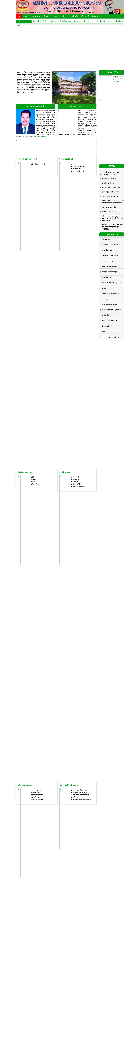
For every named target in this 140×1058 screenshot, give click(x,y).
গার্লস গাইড (76, 477)
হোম (18, 16)
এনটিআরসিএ (105, 315)
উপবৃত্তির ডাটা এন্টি (107, 326)
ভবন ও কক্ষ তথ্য (36, 790)
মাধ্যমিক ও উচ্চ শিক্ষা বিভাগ (110, 256)
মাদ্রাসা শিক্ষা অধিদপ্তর (108, 250)
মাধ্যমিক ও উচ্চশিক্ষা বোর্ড (109, 272)
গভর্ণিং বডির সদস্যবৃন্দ (79, 166)
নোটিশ (63, 16)
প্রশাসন (25, 16)
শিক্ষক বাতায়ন (106, 299)
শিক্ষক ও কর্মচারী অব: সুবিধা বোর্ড (111, 310)
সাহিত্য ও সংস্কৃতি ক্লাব (79, 487)
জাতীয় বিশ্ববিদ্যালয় (107, 261)
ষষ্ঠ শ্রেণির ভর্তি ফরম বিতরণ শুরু (111, 188)
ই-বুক (103, 332)
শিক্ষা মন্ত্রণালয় (106, 239)
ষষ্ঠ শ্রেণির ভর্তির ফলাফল (109, 179)
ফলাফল (55, 16)
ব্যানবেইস (104, 288)
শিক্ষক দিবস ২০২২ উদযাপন (110, 196)
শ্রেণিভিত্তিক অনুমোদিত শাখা (81, 795)
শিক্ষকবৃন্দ (76, 164)
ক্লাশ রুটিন (34, 477)
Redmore (30, 92)
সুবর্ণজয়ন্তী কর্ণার (73, 16)
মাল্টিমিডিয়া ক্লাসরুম (37, 800)
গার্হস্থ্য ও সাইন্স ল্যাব (37, 795)
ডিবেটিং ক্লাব (76, 479)
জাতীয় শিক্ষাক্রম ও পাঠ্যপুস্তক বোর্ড (112, 283)
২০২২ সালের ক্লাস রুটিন (82, 21)
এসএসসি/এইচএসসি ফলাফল (110, 294)
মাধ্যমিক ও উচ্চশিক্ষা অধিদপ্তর (110, 245)
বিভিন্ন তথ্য (95, 16)
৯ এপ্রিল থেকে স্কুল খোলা (98, 21)
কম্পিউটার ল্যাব (35, 792)
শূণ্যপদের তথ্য (77, 169)
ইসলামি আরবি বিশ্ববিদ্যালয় (109, 266)
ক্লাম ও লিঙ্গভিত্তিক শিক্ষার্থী (38, 164)
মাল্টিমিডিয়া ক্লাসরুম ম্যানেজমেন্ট (111, 337)
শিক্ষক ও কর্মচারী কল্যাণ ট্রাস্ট (110, 304)
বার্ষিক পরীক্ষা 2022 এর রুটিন (110, 192)
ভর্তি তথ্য (45, 16)
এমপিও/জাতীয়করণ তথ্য (80, 790)
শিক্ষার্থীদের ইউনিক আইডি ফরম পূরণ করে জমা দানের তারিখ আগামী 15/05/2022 (112, 227)
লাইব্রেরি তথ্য (35, 797)
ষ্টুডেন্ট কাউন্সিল (77, 484)
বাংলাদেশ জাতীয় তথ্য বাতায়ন (110, 321)
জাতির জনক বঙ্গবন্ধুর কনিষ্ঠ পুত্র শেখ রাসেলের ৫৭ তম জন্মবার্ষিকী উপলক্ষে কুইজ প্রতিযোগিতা (112, 218)
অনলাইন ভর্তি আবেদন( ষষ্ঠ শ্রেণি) (82, 800)
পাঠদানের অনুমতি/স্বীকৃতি (80, 792)
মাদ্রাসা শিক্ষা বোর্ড (107, 277)
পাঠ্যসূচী (33, 479)
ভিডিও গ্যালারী (85, 16)
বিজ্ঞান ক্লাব (76, 482)
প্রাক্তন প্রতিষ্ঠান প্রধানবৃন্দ (79, 171)
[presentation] (19, 45)
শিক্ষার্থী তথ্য (35, 16)
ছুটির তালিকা (35, 484)
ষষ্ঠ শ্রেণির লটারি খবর (108, 183)
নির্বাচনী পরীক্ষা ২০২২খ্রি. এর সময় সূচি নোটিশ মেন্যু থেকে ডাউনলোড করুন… (51, 21)
